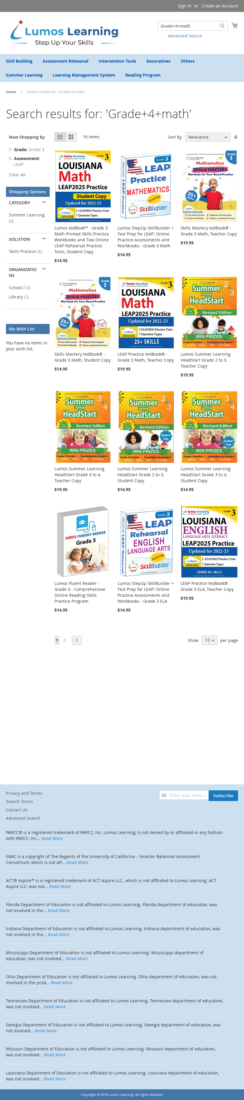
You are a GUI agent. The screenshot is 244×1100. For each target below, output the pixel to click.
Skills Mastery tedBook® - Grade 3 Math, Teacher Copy (209, 231)
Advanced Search (185, 36)
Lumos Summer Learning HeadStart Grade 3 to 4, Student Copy (206, 474)
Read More (52, 838)
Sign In (185, 6)
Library (20, 297)
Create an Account (219, 6)
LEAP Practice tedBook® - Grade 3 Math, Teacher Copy (146, 357)
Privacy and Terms (24, 793)
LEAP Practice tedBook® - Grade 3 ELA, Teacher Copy (207, 586)
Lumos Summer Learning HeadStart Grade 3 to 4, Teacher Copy (79, 474)
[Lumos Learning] (64, 33)
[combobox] (193, 26)
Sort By (175, 137)
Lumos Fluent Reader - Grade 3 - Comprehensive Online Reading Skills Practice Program (79, 592)
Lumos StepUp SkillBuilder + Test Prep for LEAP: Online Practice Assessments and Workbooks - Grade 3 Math (146, 237)
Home (11, 91)
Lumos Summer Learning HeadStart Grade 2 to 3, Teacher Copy (206, 360)
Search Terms (19, 801)
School (21, 287)
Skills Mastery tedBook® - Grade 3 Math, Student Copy (82, 357)
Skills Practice (27, 251)
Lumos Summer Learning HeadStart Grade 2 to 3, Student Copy (143, 474)
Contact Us (16, 810)
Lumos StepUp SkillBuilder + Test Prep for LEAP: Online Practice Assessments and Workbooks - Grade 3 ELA (146, 592)
